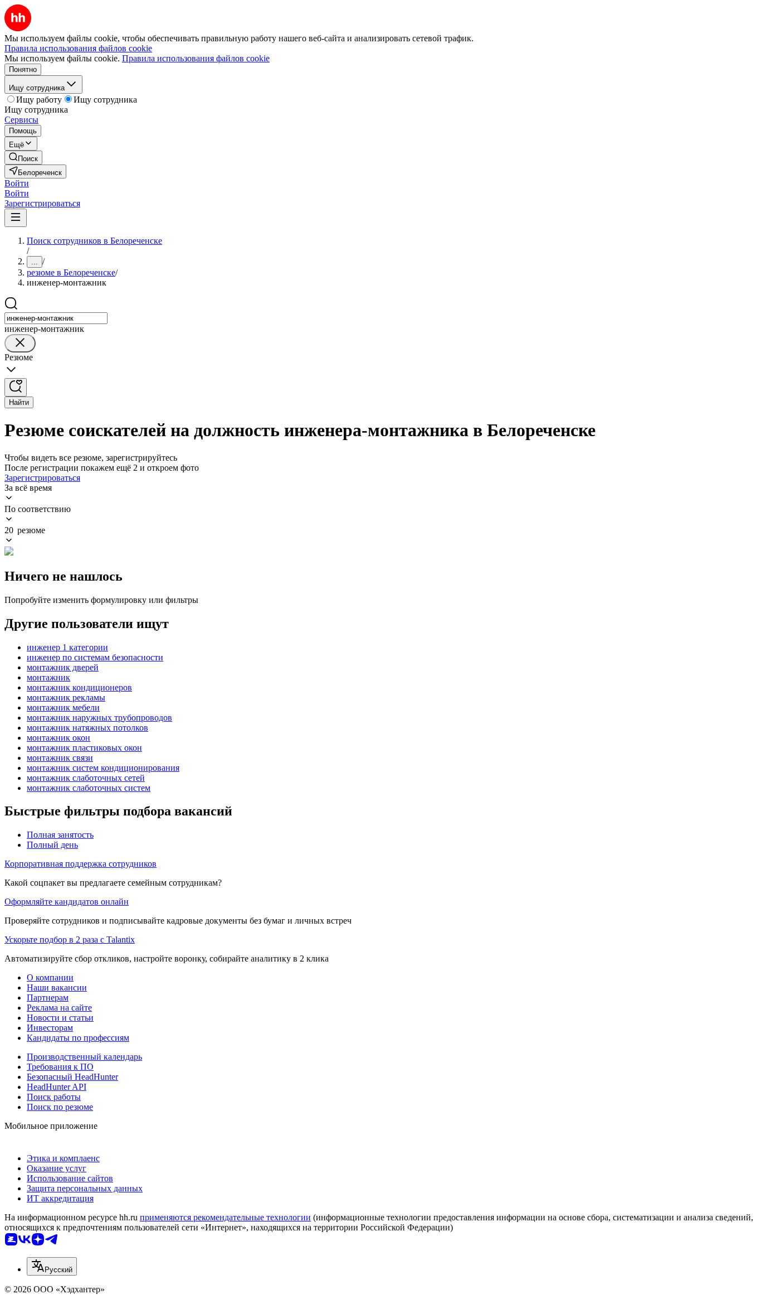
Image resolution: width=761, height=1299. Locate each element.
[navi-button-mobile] (15, 218)
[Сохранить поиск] (15, 387)
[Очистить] (20, 343)
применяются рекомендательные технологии (225, 1217)
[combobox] (56, 318)
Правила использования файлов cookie (196, 58)
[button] (16, 183)
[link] (23, 158)
